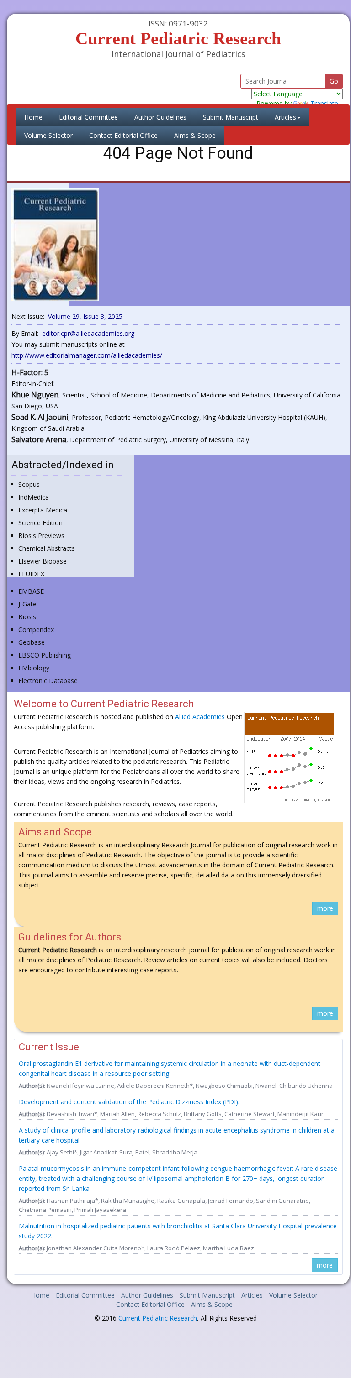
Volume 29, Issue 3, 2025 (85, 316)
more (325, 908)
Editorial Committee (88, 117)
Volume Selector (48, 135)
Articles (252, 1295)
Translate (324, 103)
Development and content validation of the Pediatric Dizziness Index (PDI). (129, 1101)
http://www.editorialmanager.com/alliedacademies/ (86, 355)
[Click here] (55, 244)
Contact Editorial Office (123, 135)
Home (37, 116)
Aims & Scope (195, 135)
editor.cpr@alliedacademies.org (88, 333)
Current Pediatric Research (157, 1318)
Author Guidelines (160, 117)
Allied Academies (200, 716)
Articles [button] (285, 117)
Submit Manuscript (230, 117)
